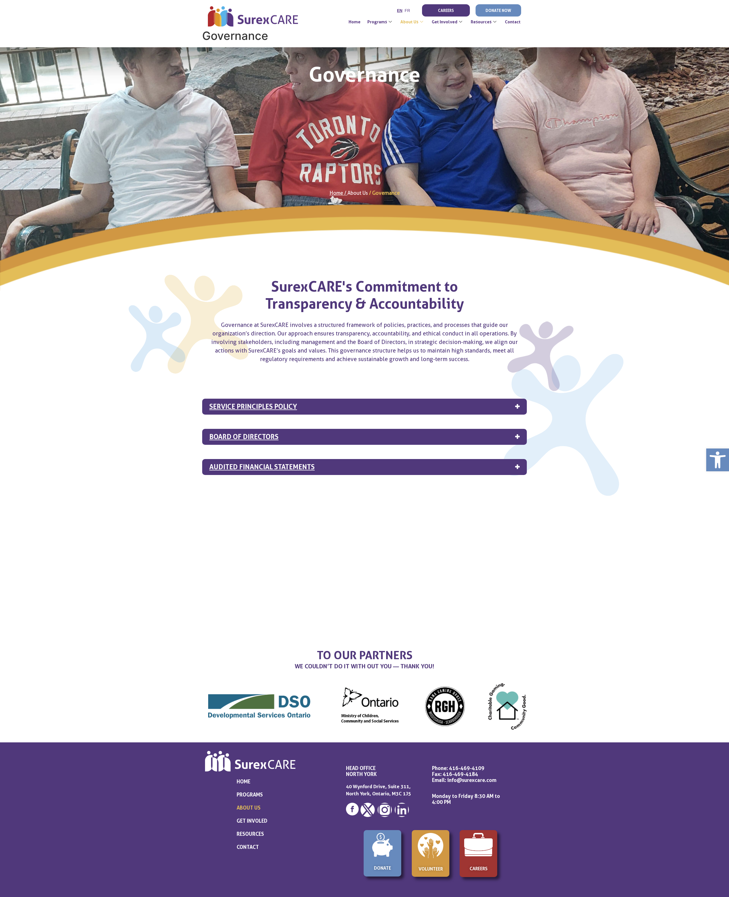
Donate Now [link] (498, 10)
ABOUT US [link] (249, 807)
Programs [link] (377, 21)
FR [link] (407, 10)
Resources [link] (481, 21)
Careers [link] (446, 10)
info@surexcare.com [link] (471, 780)
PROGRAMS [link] (250, 794)
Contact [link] (513, 21)
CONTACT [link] (248, 847)
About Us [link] (409, 21)
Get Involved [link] (444, 21)
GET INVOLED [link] (252, 821)
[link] (717, 459)
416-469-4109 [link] (466, 768)
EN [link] (399, 10)
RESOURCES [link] (250, 834)
